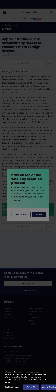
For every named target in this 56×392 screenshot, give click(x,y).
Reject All (31, 387)
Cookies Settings (12, 387)
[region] (28, 380)
